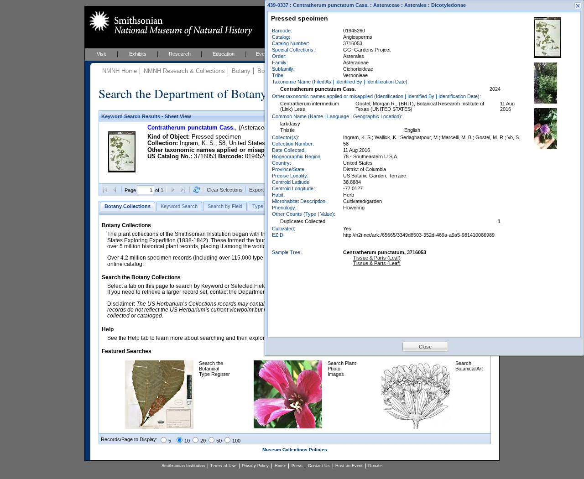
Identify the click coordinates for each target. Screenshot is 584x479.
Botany (241, 71)
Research (180, 54)
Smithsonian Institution (183, 465)
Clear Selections (225, 190)
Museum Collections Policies (294, 449)
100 (236, 440)
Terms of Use (223, 465)
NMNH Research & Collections (184, 71)
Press (297, 465)
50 (219, 440)
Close (425, 346)
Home (280, 465)
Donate (375, 465)
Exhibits (137, 54)
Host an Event (349, 465)
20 (203, 440)
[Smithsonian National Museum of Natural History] (169, 23)
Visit (101, 54)
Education (224, 54)
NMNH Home (119, 71)
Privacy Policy (255, 465)
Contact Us (319, 465)
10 (187, 440)
